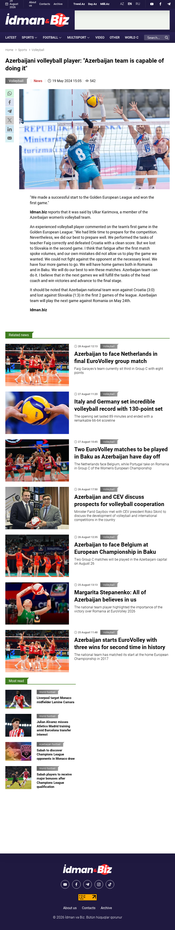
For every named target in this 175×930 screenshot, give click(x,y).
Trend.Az (79, 4)
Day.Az (92, 4)
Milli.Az (104, 4)
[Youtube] (152, 4)
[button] (9, 93)
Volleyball (16, 81)
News (38, 81)
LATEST (10, 37)
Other (115, 37)
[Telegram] (169, 4)
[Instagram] (99, 884)
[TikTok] (110, 884)
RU (138, 4)
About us (32, 4)
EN (130, 4)
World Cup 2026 (138, 37)
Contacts (44, 4)
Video (99, 37)
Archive (58, 4)
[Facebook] (160, 4)
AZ (122, 4)
